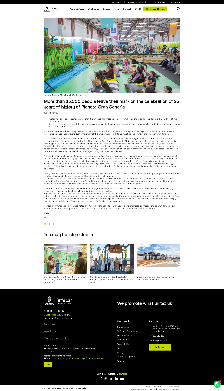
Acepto (50, 345)
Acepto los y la (75, 358)
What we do (93, 9)
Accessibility (123, 344)
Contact (127, 9)
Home (46, 95)
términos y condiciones (68, 358)
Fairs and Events (156, 9)
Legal (148, 386)
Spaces (106, 9)
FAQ (119, 348)
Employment (123, 361)
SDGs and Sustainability (136, 2)
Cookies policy (157, 386)
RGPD (53, 345)
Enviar (48, 364)
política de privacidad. (93, 358)
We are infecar (77, 9)
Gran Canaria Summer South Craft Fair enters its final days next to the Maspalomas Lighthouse (65, 279)
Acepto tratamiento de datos (57, 355)
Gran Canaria (174, 2)
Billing (120, 352)
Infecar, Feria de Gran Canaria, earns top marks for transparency (155, 278)
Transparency (116, 2)
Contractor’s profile (126, 356)
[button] (217, 384)
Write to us (160, 347)
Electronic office (158, 2)
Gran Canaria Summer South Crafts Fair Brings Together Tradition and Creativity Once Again (111, 279)
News (116, 9)
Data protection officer (172, 386)
